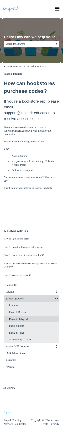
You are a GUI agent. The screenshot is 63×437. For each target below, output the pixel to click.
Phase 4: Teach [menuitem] (16, 332)
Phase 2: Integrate (13, 73)
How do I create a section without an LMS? (24, 255)
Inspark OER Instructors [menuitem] (17, 346)
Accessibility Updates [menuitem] (20, 339)
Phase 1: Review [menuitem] (17, 312)
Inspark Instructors (36, 66)
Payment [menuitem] (9, 366)
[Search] (56, 44)
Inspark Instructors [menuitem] (14, 298)
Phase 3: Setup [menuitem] (16, 325)
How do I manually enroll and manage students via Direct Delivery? (30, 265)
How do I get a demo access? (17, 238)
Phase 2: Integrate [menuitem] (19, 319)
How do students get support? (17, 274)
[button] (56, 292)
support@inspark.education (18, 130)
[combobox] (28, 44)
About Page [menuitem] (9, 387)
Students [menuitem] (9, 291)
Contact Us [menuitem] (11, 284)
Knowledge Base (12, 66)
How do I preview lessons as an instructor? (23, 246)
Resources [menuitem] (14, 305)
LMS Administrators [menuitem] (15, 353)
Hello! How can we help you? (29, 37)
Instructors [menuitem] (10, 359)
